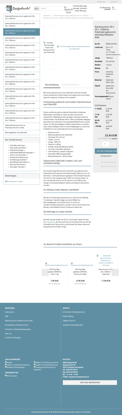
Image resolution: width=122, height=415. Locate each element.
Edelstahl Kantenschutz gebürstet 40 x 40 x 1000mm (20, 61)
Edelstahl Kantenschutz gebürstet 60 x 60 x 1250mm (20, 112)
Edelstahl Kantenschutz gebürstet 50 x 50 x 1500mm (20, 97)
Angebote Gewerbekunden (73, 325)
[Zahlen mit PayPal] (17, 362)
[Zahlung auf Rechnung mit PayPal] (46, 365)
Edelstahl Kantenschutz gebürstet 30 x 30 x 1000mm (20, 39)
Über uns (8, 334)
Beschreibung (51, 84)
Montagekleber (49, 222)
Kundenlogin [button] (101, 2)
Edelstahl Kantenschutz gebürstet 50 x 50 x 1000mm (20, 83)
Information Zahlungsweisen (74, 312)
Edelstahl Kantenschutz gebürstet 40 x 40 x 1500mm (20, 75)
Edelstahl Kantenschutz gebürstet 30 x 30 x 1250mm (20, 46)
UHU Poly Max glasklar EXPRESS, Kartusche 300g (80, 271)
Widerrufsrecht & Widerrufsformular (19, 321)
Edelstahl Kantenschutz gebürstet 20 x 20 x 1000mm (20, 17)
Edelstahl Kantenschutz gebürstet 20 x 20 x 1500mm (20, 32)
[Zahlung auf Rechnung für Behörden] (46, 368)
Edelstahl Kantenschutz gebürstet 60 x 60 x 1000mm (20, 105)
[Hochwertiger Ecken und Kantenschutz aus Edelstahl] (74, 48)
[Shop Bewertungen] (21, 181)
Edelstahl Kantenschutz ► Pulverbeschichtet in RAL (15, 126)
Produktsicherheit (70, 84)
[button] (50, 24)
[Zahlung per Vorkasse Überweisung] (17, 367)
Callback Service (69, 321)
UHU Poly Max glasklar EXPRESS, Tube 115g (54, 271)
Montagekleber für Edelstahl (16, 133)
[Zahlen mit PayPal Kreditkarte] (17, 365)
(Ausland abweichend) (113, 54)
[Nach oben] (115, 411)
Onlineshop (35, 412)
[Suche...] (66, 8)
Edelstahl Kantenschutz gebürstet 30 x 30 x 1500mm (20, 54)
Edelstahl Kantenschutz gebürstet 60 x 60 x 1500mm (20, 119)
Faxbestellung (68, 316)
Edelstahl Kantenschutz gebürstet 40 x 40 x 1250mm (20, 68)
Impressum (9, 312)
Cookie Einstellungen (13, 338)
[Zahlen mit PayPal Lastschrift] (46, 362)
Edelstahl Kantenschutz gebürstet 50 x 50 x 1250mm (20, 90)
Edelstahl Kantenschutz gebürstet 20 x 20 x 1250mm (20, 25)
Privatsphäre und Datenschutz (17, 325)
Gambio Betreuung (64, 412)
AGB (6, 316)
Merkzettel (113, 2)
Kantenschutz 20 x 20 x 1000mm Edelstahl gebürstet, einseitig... (106, 271)
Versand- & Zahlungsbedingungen (18, 329)
